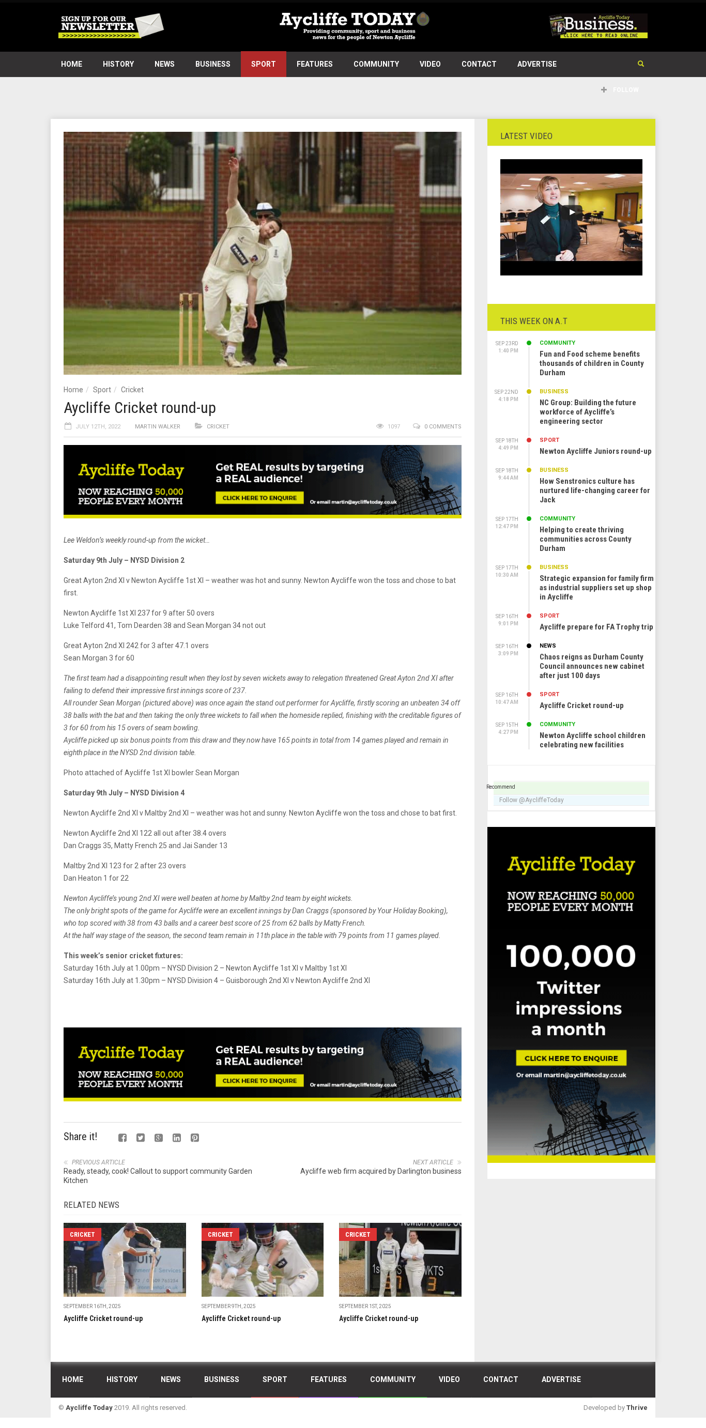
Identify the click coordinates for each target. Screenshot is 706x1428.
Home (71, 64)
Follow (625, 90)
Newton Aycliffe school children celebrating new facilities (593, 740)
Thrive (637, 1407)
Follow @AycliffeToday (531, 800)
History (118, 64)
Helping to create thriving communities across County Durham (586, 539)
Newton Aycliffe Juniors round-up (596, 451)
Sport (263, 64)
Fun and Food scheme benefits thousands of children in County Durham (592, 363)
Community (376, 64)
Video (430, 64)
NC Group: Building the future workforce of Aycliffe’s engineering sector (588, 412)
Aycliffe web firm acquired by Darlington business (381, 1171)
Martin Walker (157, 426)
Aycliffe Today (89, 1407)
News (165, 64)
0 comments (443, 426)
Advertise (537, 64)
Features (315, 64)
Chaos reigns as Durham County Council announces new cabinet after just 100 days (592, 666)
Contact (479, 64)
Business (213, 64)
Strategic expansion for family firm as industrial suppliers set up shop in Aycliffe (597, 588)
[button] (640, 64)
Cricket (132, 390)
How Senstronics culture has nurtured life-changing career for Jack (595, 490)
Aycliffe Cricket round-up (103, 1318)
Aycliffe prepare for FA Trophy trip (596, 627)
